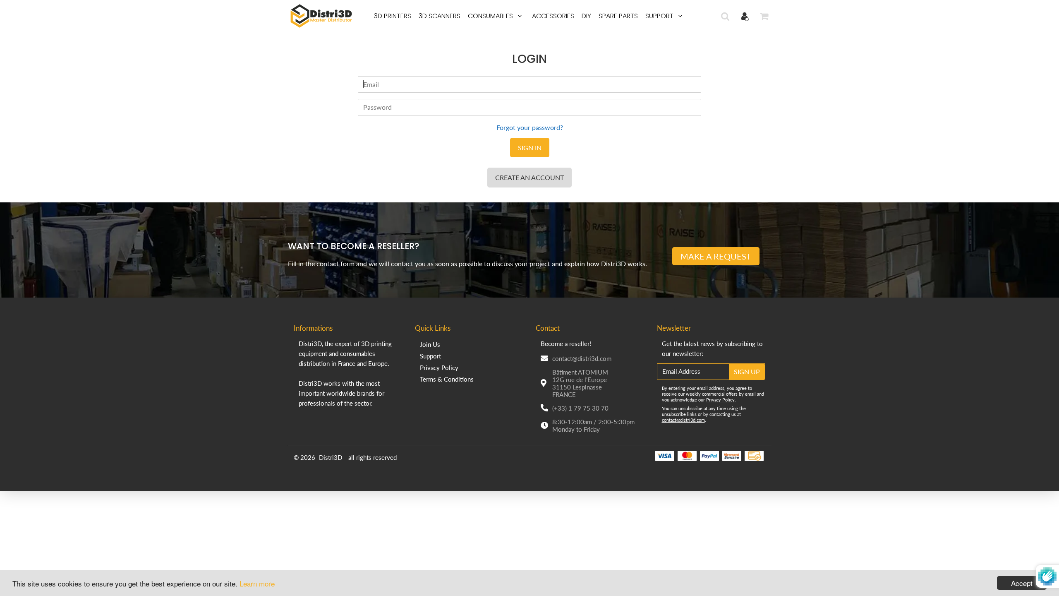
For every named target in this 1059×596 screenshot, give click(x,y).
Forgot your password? (529, 127)
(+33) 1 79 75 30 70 (580, 408)
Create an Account (529, 177)
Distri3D (330, 457)
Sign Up (747, 371)
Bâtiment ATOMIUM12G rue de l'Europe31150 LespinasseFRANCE (580, 383)
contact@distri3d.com (581, 358)
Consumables (490, 16)
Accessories (553, 16)
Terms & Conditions (447, 379)
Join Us (430, 344)
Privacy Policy (439, 367)
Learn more (257, 583)
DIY (586, 16)
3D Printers (392, 16)
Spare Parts (618, 16)
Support (659, 16)
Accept (1022, 583)
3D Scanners (439, 16)
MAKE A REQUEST (715, 256)
